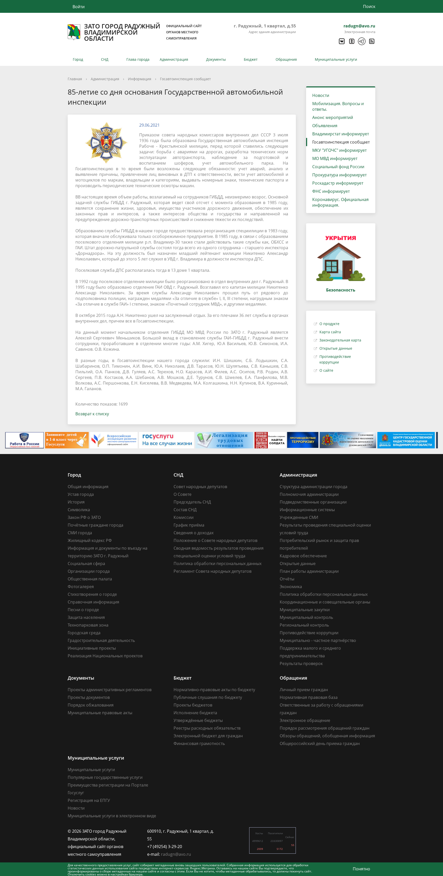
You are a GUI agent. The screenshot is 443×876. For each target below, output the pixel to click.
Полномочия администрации (309, 494)
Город (78, 59)
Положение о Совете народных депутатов (215, 540)
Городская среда (84, 633)
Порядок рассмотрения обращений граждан (324, 728)
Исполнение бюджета (195, 713)
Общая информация (88, 486)
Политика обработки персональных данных (217, 563)
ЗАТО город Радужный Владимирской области (143, 32)
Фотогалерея (81, 586)
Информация (139, 78)
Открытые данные (335, 348)
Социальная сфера (86, 563)
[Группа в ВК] (341, 41)
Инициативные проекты (92, 648)
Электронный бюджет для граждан (208, 736)
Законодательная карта (340, 340)
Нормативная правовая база (309, 697)
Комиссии (184, 517)
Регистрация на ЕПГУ (89, 800)
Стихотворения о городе (92, 594)
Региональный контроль (304, 625)
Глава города (137, 59)
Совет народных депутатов (200, 486)
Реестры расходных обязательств (207, 728)
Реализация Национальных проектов (105, 656)
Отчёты (287, 579)
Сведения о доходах (194, 533)
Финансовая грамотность (199, 743)
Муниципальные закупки (305, 609)
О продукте (329, 323)
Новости (320, 95)
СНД (104, 59)
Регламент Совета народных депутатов (212, 571)
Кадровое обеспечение (303, 556)
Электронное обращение (305, 720)
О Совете (183, 494)
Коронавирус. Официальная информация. (340, 202)
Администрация (174, 59)
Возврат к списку (92, 414)
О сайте (326, 370)
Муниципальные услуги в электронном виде (112, 816)
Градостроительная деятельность (101, 640)
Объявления (324, 125)
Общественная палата (90, 579)
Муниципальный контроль (306, 617)
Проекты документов (89, 697)
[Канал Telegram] (361, 41)
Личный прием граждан (304, 689)
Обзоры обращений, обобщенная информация (327, 736)
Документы (216, 59)
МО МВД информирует (334, 158)
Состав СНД (185, 509)
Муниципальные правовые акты (100, 713)
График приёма (189, 525)
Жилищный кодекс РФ (90, 540)
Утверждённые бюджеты (198, 720)
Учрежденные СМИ (299, 517)
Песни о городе (83, 609)
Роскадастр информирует (337, 183)
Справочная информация (93, 602)
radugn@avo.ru (359, 26)
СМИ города (80, 533)
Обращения (286, 59)
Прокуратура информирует (339, 175)
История (76, 502)
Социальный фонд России (338, 166)
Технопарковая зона (88, 625)
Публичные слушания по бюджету (208, 697)
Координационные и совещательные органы (325, 602)
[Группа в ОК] (351, 41)
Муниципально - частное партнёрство (318, 640)
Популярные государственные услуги (105, 777)
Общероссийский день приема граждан (320, 743)
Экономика (291, 586)
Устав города (81, 494)
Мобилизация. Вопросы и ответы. (338, 106)
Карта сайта (330, 331)
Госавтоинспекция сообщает (185, 78)
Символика (79, 509)
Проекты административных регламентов (110, 689)
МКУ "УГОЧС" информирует (339, 150)
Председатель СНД (192, 502)
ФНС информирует (331, 191)
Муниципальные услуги (336, 59)
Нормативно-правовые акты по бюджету (214, 689)
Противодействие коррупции (309, 633)
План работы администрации (309, 571)
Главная (75, 78)
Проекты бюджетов (193, 705)
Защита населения (86, 617)
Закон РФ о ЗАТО (84, 517)
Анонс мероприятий (332, 117)
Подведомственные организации (313, 502)
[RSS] (371, 41)
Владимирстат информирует (340, 134)
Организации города (89, 571)
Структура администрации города (313, 486)
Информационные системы (307, 509)
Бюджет (251, 59)
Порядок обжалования (91, 705)
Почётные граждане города (95, 525)
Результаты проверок (301, 663)
